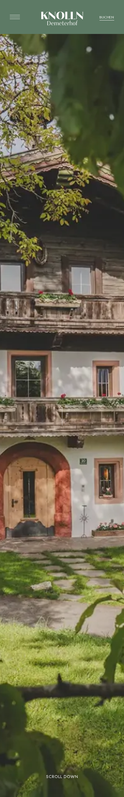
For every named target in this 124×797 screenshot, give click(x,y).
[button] (106, 17)
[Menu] (15, 17)
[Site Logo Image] (62, 18)
